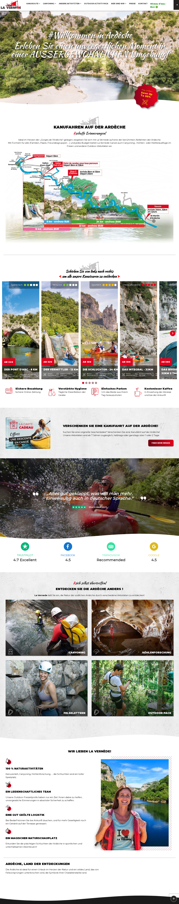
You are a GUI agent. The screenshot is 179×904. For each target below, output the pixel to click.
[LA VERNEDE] (10, 4)
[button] (173, 333)
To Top (174, 899)
